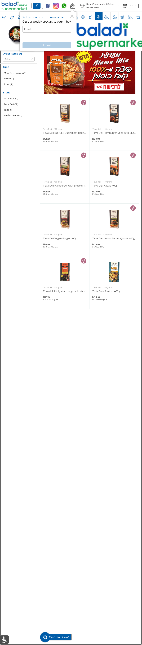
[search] (37, 6)
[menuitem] (4, 18)
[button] (72, 6)
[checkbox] (19, 73)
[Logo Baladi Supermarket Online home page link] (14, 6)
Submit (46, 45)
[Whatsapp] (64, 6)
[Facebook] (47, 6)
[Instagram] (56, 6)
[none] (65, 124)
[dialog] (48, 31)
